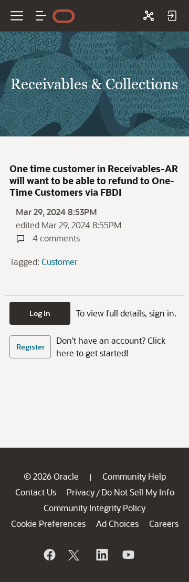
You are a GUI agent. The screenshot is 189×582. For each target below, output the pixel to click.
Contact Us (35, 492)
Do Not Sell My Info (137, 492)
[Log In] (171, 15)
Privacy (80, 492)
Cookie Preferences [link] (48, 523)
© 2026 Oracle (51, 476)
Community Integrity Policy (94, 507)
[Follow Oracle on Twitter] (75, 554)
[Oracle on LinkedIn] (101, 554)
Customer (59, 261)
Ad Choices (117, 523)
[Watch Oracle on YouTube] (127, 554)
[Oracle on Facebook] (49, 554)
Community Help (134, 476)
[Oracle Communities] (148, 15)
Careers (163, 523)
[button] (40, 15)
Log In (39, 313)
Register (30, 347)
